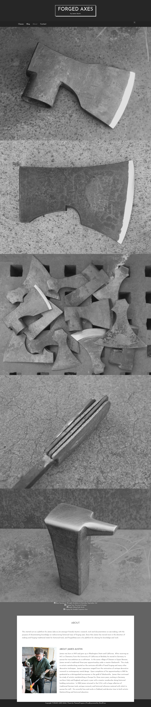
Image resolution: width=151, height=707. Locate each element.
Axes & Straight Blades (75, 80)
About (35, 24)
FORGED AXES (75, 10)
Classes (21, 24)
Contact (43, 24)
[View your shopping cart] (132, 24)
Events (86, 599)
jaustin (82, 87)
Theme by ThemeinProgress (76, 703)
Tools (75, 603)
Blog (28, 24)
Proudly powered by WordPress (96, 703)
